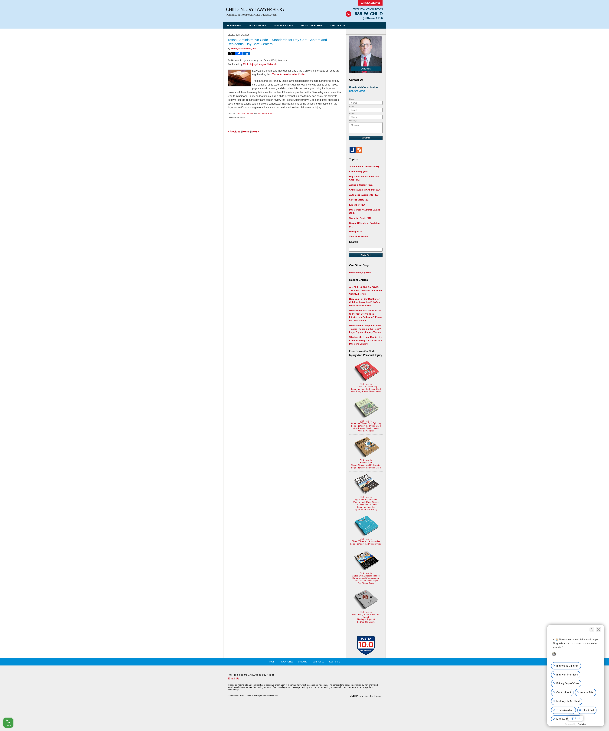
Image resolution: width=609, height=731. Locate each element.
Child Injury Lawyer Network (260, 64)
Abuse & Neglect (361, 185)
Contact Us (338, 25)
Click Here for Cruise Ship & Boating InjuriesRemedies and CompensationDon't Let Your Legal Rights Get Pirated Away (366, 578)
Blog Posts (334, 662)
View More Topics (358, 236)
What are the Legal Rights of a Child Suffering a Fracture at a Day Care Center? (365, 340)
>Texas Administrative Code (287, 74)
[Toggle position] (591, 629)
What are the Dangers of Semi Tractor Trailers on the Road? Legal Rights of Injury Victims (365, 328)
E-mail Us (233, 678)
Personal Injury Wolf (360, 272)
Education (249, 113)
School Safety (359, 199)
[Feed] (359, 150)
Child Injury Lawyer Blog (255, 12)
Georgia (356, 231)
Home (245, 131)
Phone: (352, 113)
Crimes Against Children (365, 189)
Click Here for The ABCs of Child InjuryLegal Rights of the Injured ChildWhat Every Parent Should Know (366, 388)
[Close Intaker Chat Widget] (598, 629)
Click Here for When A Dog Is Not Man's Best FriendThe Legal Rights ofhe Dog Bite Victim (366, 617)
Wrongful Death (360, 218)
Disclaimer (303, 662)
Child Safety (240, 113)
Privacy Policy (286, 662)
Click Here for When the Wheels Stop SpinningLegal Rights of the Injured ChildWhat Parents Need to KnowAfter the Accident (366, 426)
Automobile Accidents (364, 195)
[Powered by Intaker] (582, 724)
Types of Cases (283, 25)
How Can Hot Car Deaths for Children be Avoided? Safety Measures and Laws (364, 302)
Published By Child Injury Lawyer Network (364, 10)
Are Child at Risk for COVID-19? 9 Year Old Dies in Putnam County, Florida (365, 290)
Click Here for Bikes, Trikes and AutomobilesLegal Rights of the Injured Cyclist (365, 541)
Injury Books (257, 25)
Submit (366, 137)
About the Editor (312, 25)
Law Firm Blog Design (365, 696)
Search (365, 255)
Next (255, 131)
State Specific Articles (265, 113)
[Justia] (352, 150)
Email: (352, 106)
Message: (353, 121)
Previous (234, 131)
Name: (352, 99)
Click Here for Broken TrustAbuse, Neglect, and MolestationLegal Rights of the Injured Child (366, 464)
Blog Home (234, 25)
